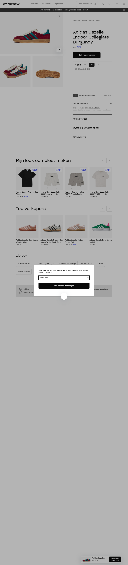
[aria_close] (64, 296)
